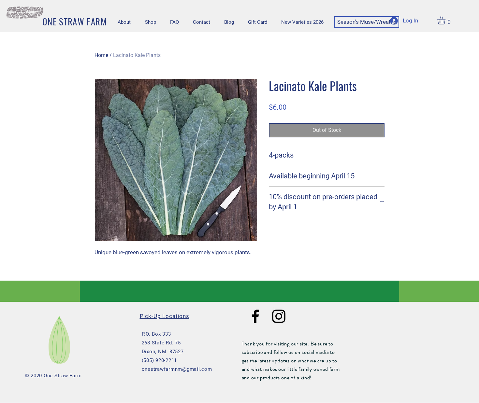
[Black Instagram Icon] (279, 316)
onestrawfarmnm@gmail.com (177, 369)
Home (101, 55)
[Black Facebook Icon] (255, 316)
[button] (446, 20)
